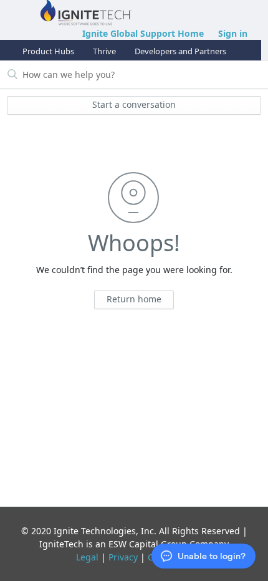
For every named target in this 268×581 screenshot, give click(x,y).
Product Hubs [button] (48, 51)
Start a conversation (134, 104)
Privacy (123, 557)
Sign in (232, 33)
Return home (134, 299)
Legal (87, 557)
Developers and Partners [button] (180, 51)
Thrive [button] (104, 51)
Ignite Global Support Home (143, 33)
